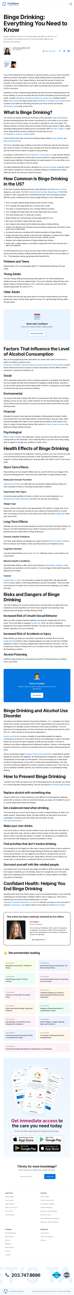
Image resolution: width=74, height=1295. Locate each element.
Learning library (9, 1215)
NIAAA (9, 145)
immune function (13, 484)
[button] (70, 4)
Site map (43, 1240)
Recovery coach (46, 1215)
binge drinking (57, 118)
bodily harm (8, 641)
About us (7, 1240)
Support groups (9, 1204)
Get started (37, 695)
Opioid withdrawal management (50, 1218)
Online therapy (9, 1196)
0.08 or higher (58, 129)
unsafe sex (36, 623)
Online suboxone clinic (47, 1200)
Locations (8, 1254)
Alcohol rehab (45, 1196)
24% (5, 256)
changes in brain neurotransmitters (39, 754)
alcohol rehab (13, 101)
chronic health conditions (59, 541)
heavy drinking (57, 138)
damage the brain (32, 553)
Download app (9, 1236)
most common (60, 189)
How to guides (9, 1200)
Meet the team (9, 1247)
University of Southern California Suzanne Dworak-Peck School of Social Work (34, 365)
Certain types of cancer (13, 580)
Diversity (7, 1251)
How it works (9, 1211)
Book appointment (37, 333)
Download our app (11, 106)
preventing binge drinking (60, 785)
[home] (10, 4)
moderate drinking (49, 167)
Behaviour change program (49, 1211)
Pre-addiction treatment (48, 1204)
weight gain (60, 514)
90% (9, 732)
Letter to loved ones (11, 1207)
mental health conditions (53, 565)
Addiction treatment (46, 1207)
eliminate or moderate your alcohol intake (54, 101)
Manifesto (8, 1244)
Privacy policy (45, 1233)
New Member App (10, 1233)
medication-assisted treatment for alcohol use (34, 98)
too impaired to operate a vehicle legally (19, 134)
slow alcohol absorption (13, 821)
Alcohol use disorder (11, 736)
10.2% (50, 721)
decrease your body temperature (16, 499)
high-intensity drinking (12, 141)
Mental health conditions (13, 437)
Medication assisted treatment (49, 1222)
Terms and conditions (47, 1236)
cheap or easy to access (55, 424)
